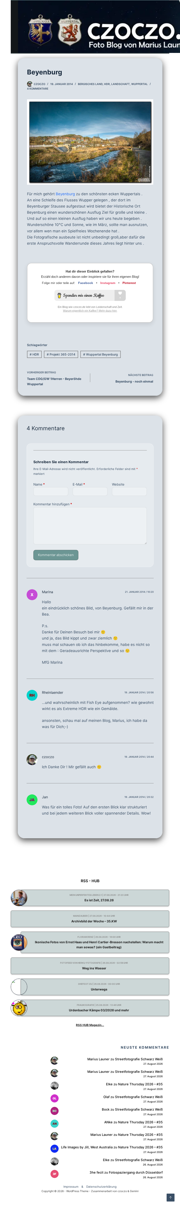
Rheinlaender (52, 692)
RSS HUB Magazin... (90, 1025)
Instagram (107, 283)
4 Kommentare (37, 88)
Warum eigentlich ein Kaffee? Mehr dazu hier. (90, 310)
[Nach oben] (171, 1198)
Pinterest (129, 283)
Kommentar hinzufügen (52, 504)
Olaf (106, 1097)
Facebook (85, 283)
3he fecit (96, 1172)
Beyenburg (65, 194)
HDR (107, 84)
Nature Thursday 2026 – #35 (140, 1084)
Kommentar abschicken (56, 555)
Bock (106, 1109)
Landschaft (120, 84)
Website (118, 484)
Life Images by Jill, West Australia (87, 1147)
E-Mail (79, 484)
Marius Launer (98, 1059)
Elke (109, 1084)
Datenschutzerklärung (101, 1186)
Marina (47, 592)
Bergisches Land (90, 84)
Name (39, 484)
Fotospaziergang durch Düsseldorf (136, 1172)
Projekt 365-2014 (61, 354)
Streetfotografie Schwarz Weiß (139, 1059)
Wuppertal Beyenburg (100, 354)
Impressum (70, 1186)
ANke (108, 1122)
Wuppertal (139, 84)
